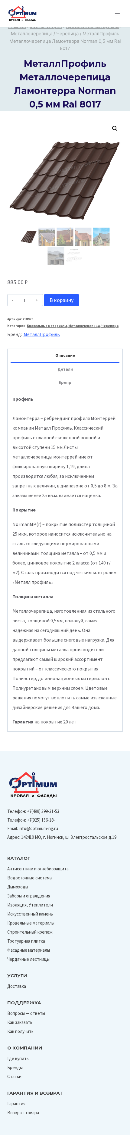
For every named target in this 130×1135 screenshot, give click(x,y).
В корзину (61, 300)
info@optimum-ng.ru (38, 828)
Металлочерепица (84, 326)
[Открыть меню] (117, 13)
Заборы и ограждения (28, 896)
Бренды (15, 1067)
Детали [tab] (65, 369)
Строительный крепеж (30, 932)
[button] (114, 128)
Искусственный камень (30, 914)
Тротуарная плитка (26, 941)
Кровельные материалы (47, 326)
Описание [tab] (65, 355)
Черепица (110, 326)
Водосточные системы (29, 878)
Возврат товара (23, 1112)
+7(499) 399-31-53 (43, 811)
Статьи (14, 1076)
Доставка (16, 986)
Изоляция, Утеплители (30, 905)
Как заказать (19, 1022)
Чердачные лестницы (28, 959)
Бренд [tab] (65, 382)
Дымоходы (17, 887)
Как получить (20, 1031)
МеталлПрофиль (42, 334)
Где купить (18, 1058)
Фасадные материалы (28, 950)
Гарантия (16, 1103)
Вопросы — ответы (26, 1013)
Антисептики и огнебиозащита (38, 869)
